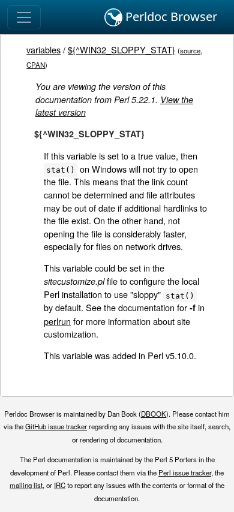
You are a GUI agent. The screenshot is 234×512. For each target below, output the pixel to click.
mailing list (26, 485)
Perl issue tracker (184, 472)
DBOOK (153, 413)
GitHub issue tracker (56, 426)
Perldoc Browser (169, 16)
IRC (59, 485)
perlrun (57, 321)
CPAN (35, 65)
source (190, 50)
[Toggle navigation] (24, 17)
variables (43, 49)
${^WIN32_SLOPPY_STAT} (121, 49)
